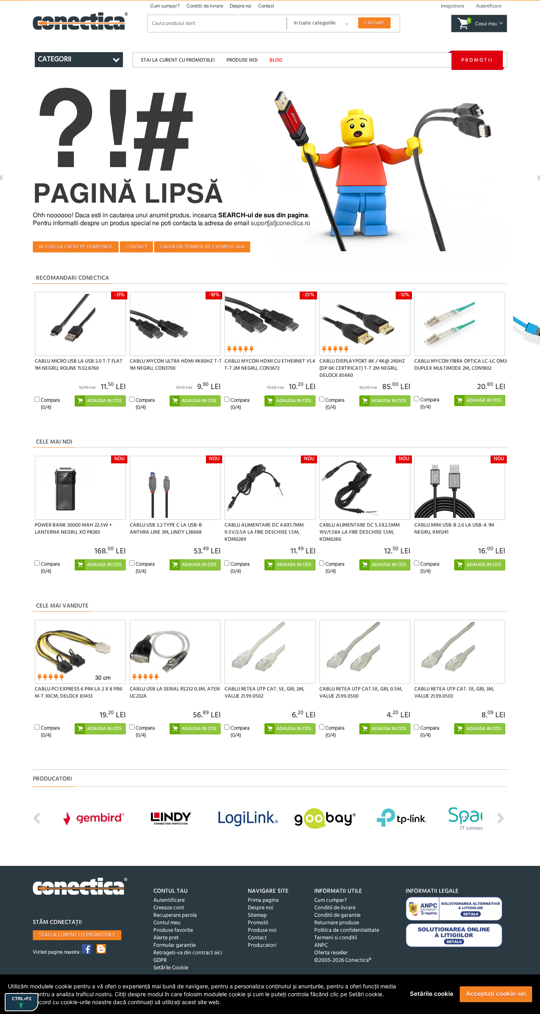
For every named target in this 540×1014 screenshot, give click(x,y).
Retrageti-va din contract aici (187, 953)
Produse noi (242, 60)
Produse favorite (173, 930)
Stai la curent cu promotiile (77, 935)
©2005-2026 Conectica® (342, 960)
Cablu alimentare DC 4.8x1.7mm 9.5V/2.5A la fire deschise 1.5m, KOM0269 (264, 532)
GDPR (160, 960)
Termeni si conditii (335, 938)
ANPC (321, 945)
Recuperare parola (175, 915)
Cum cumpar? (165, 6)
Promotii (477, 60)
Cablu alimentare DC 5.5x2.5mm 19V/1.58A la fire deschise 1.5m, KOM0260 (359, 532)
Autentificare (169, 900)
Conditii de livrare (205, 6)
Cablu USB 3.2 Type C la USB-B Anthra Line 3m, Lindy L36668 (166, 528)
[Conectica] (80, 887)
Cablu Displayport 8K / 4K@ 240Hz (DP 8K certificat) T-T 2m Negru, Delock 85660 (362, 368)
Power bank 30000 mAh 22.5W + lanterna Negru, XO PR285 (73, 528)
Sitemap (257, 915)
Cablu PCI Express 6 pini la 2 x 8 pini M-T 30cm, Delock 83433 (78, 692)
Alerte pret (166, 938)
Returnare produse (336, 922)
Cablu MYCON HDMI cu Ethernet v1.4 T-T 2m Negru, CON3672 (270, 364)
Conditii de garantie (337, 915)
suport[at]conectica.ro (280, 223)
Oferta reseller (331, 953)
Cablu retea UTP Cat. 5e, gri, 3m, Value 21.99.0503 (454, 692)
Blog (276, 60)
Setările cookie (431, 993)
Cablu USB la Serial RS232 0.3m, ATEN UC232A (175, 692)
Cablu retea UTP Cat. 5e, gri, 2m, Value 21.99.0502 (264, 692)
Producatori (262, 945)
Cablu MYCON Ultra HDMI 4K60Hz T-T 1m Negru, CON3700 (176, 364)
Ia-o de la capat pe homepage (76, 247)
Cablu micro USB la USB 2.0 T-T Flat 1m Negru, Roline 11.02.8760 (79, 364)
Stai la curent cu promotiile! (178, 60)
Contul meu (167, 922)
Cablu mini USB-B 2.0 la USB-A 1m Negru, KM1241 (454, 528)
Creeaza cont (168, 907)
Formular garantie (174, 945)
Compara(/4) (50, 404)
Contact (266, 6)
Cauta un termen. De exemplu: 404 (202, 247)
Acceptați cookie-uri (496, 993)
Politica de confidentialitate (346, 930)
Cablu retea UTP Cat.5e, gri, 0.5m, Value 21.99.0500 (360, 692)
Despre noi (240, 6)
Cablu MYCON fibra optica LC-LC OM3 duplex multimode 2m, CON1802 (460, 364)
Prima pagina (263, 900)
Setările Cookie (170, 968)
